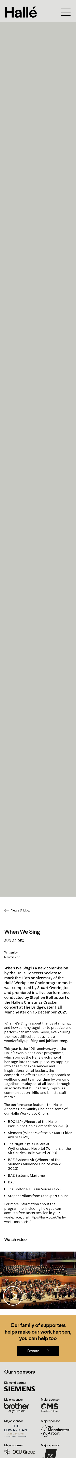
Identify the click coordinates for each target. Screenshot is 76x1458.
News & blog (20, 910)
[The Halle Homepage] (29, 12)
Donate (33, 1351)
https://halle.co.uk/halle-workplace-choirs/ (35, 1219)
